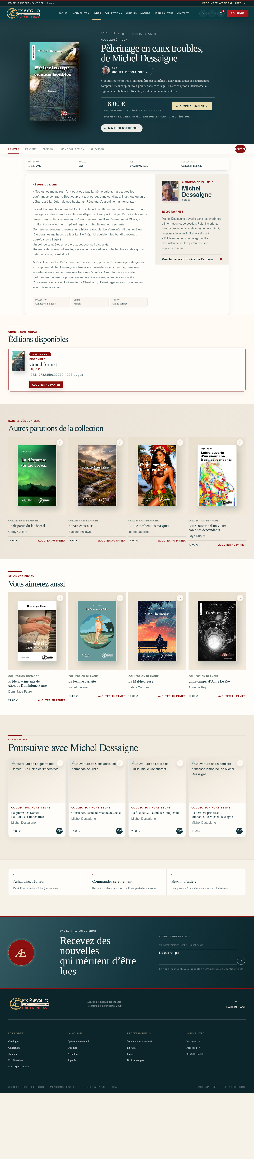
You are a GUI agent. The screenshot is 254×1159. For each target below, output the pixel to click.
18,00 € (97, 696)
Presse (130, 1054)
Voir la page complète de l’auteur (192, 259)
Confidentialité (94, 1087)
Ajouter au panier (46, 384)
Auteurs (131, 13)
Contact (183, 13)
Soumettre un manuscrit (140, 1041)
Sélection (97, 149)
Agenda (145, 13)
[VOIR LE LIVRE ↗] (37, 476)
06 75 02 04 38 (194, 1054)
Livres (96, 13)
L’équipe (72, 1047)
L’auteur (30, 149)
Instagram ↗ (193, 1041)
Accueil (64, 13)
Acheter (240, 149)
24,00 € (37, 700)
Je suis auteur (164, 13)
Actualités (73, 1054)
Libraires (132, 1047)
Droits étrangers (135, 1060)
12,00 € (217, 544)
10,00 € (157, 696)
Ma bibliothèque (122, 128)
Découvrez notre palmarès (224, 3)
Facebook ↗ (193, 1047)
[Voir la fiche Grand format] (19, 369)
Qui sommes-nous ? (78, 1041)
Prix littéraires (15, 1060)
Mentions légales (63, 1087)
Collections (113, 13)
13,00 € (37, 540)
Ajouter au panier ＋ (192, 106)
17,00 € (97, 540)
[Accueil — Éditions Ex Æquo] (24, 13)
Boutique (238, 13)
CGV (114, 1087)
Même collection (72, 149)
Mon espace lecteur (18, 1066)
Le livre (13, 149)
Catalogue (108, 33)
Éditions (49, 149)
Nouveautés (81, 13)
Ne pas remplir (175, 945)
